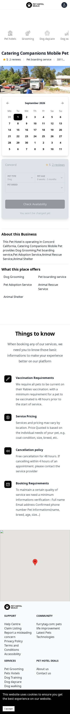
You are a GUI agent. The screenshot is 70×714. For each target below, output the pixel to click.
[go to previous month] (7, 103)
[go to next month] (62, 103)
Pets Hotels (12, 673)
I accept (8, 708)
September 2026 (35, 103)
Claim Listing (13, 628)
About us (42, 669)
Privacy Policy (13, 641)
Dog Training (13, 677)
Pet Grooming (14, 669)
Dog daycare (13, 682)
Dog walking (12, 686)
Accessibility (12, 654)
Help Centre (12, 624)
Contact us (43, 673)
